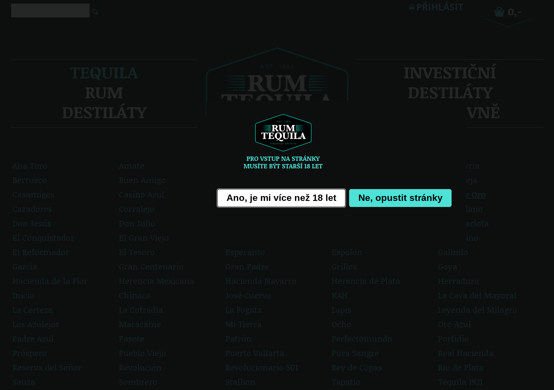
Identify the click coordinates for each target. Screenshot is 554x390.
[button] (281, 198)
